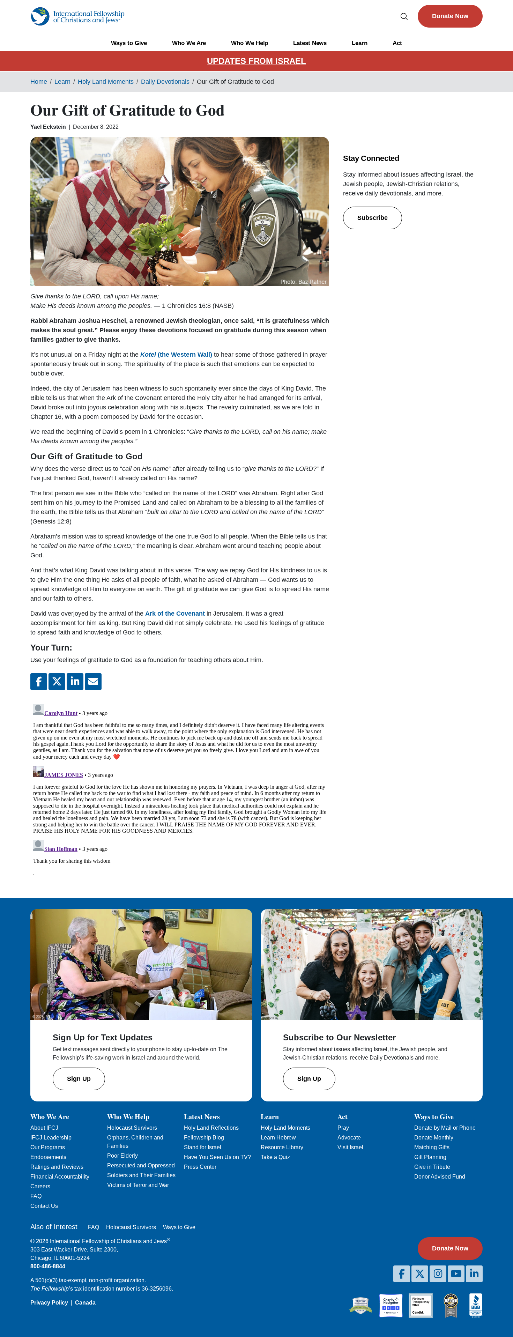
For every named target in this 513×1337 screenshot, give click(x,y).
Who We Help (249, 43)
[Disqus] (179, 788)
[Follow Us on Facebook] (401, 1273)
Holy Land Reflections (211, 1128)
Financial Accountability (59, 1177)
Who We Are (189, 43)
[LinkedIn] (474, 1273)
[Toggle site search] (404, 16)
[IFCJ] (77, 16)
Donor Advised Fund (439, 1177)
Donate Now (450, 16)
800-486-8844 (47, 1266)
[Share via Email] (93, 681)
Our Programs (47, 1147)
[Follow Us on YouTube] (456, 1273)
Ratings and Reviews (56, 1167)
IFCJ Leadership (51, 1138)
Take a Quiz (275, 1157)
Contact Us (44, 1206)
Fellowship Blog (204, 1138)
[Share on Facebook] (38, 681)
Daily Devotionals (165, 81)
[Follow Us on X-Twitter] (419, 1273)
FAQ (36, 1196)
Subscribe (372, 217)
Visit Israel (350, 1147)
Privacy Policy (49, 1303)
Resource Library (282, 1147)
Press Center (200, 1167)
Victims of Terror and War (138, 1185)
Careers (40, 1186)
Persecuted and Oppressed (141, 1165)
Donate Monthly (433, 1138)
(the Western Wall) (177, 354)
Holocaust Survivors (132, 1128)
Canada (85, 1303)
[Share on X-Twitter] (57, 681)
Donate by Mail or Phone (445, 1128)
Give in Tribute (432, 1167)
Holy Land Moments (106, 81)
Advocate (349, 1138)
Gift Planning (430, 1157)
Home (38, 81)
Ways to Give (129, 43)
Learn (359, 43)
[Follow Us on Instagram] (438, 1273)
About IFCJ (44, 1128)
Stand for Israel (202, 1147)
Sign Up (79, 1078)
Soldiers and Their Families (141, 1175)
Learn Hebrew (278, 1138)
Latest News (310, 43)
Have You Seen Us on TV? (217, 1157)
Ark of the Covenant (175, 613)
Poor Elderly (122, 1156)
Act (397, 43)
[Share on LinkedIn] (75, 681)
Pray (343, 1128)
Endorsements (48, 1157)
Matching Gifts (431, 1147)
